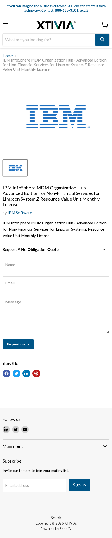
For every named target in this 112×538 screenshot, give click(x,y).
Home (8, 55)
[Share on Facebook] (6, 373)
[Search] (102, 40)
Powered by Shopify (56, 529)
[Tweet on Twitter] (16, 373)
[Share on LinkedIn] (26, 373)
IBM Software (20, 212)
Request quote (18, 344)
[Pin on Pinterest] (36, 373)
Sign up (79, 484)
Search (56, 518)
